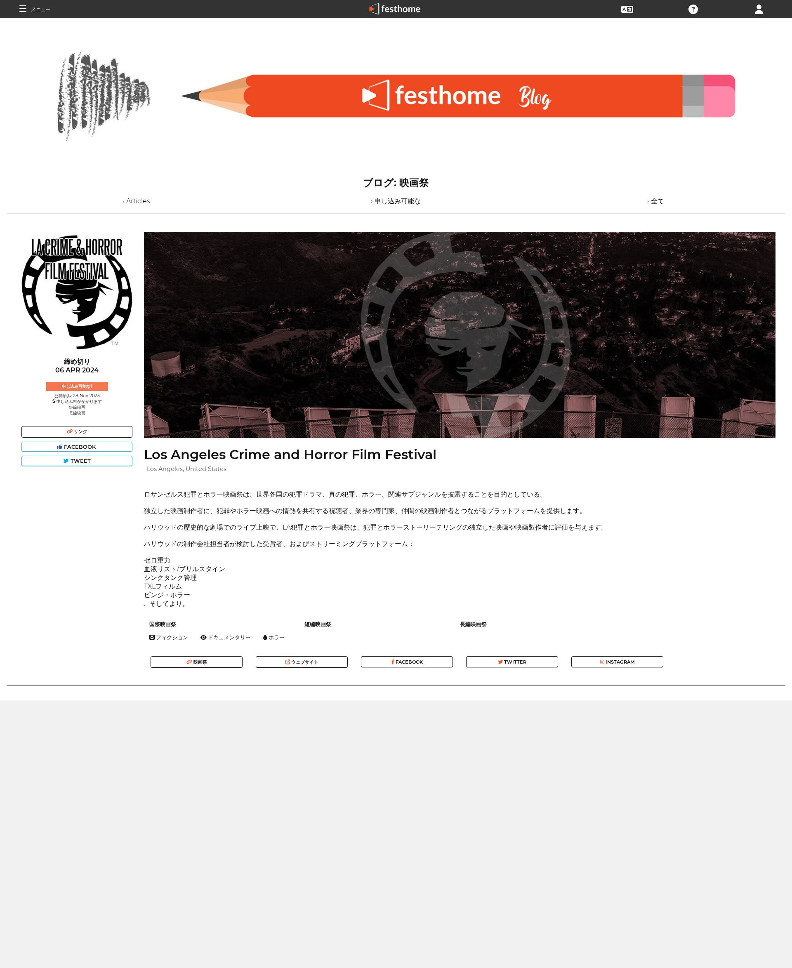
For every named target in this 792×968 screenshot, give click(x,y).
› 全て (655, 201)
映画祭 (199, 662)
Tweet (80, 461)
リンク (80, 431)
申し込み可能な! (77, 386)
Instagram (619, 662)
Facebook (79, 447)
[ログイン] (759, 8)
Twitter (514, 662)
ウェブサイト (304, 662)
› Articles (136, 201)
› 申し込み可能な (396, 201)
